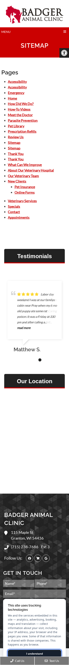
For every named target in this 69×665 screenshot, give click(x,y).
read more (23, 328)
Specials (14, 206)
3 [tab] (39, 359)
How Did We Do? (21, 104)
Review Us (16, 137)
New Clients (17, 181)
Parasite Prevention (23, 120)
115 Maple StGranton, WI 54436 (27, 535)
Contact (14, 212)
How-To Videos (19, 109)
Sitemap (14, 142)
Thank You (16, 154)
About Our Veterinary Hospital (31, 170)
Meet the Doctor (20, 115)
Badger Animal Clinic (28, 518)
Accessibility (17, 81)
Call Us (19, 660)
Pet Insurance (25, 187)
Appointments (19, 217)
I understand (34, 653)
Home (12, 98)
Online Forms (25, 192)
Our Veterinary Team (23, 176)
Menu (6, 31)
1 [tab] (28, 359)
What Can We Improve (25, 165)
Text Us (54, 660)
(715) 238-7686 (25, 546)
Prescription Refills (22, 131)
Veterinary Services (22, 201)
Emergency (16, 93)
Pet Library (16, 126)
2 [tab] (34, 359)
